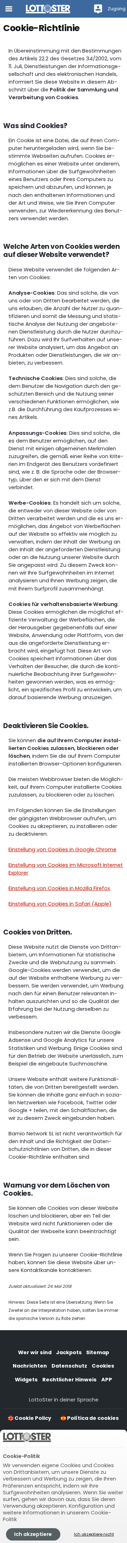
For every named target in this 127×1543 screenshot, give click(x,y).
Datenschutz (69, 1365)
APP (106, 1379)
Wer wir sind (35, 1352)
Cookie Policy (32, 1418)
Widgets (26, 1379)
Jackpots (69, 1352)
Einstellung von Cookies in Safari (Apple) (59, 903)
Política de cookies (92, 1418)
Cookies (103, 1365)
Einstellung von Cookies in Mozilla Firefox (59, 888)
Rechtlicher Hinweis (69, 1379)
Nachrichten (30, 1365)
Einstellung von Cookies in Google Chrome (62, 849)
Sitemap (97, 1352)
